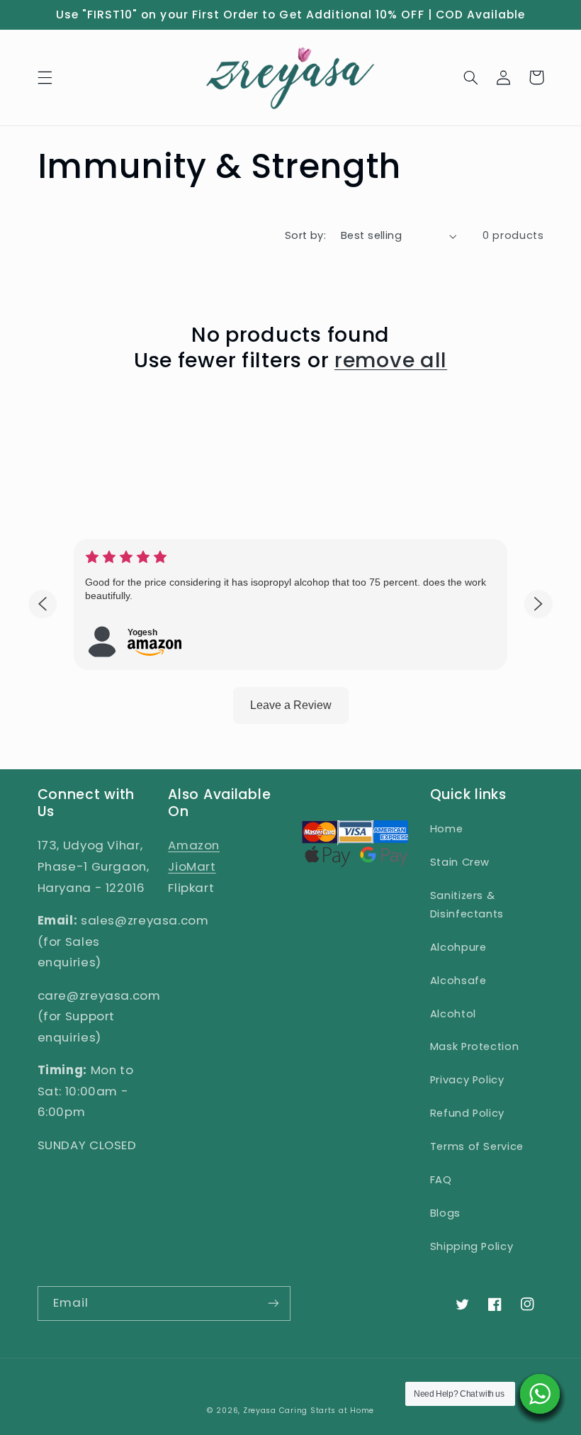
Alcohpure (458, 947)
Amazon (194, 845)
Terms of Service (477, 1146)
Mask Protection (474, 1046)
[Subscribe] (273, 1303)
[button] (44, 77)
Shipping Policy (471, 1246)
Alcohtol (453, 1014)
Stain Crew (460, 862)
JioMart (191, 866)
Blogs (445, 1213)
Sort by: (305, 235)
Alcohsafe (458, 980)
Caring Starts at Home (326, 1410)
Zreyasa (259, 1410)
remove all (390, 360)
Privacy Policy (467, 1080)
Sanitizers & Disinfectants (467, 904)
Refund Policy (467, 1113)
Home (446, 829)
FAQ (441, 1180)
